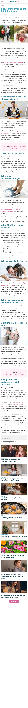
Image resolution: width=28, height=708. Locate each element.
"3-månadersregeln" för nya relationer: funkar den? (10, 460)
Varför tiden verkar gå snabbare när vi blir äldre (14, 499)
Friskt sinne (4, 477)
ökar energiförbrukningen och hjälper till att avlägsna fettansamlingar (11, 209)
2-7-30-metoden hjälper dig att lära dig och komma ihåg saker (13, 596)
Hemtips (3, 515)
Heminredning (4, 534)
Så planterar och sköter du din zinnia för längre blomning (13, 556)
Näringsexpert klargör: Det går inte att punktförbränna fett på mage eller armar (14, 576)
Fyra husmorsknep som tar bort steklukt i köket (11, 518)
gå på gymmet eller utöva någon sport (13, 62)
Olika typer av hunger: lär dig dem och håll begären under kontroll (13, 479)
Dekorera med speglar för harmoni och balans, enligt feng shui (14, 537)
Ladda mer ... (14, 601)
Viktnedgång (4, 573)
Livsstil (2, 5)
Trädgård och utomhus (7, 553)
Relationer (4, 458)
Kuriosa (3, 496)
